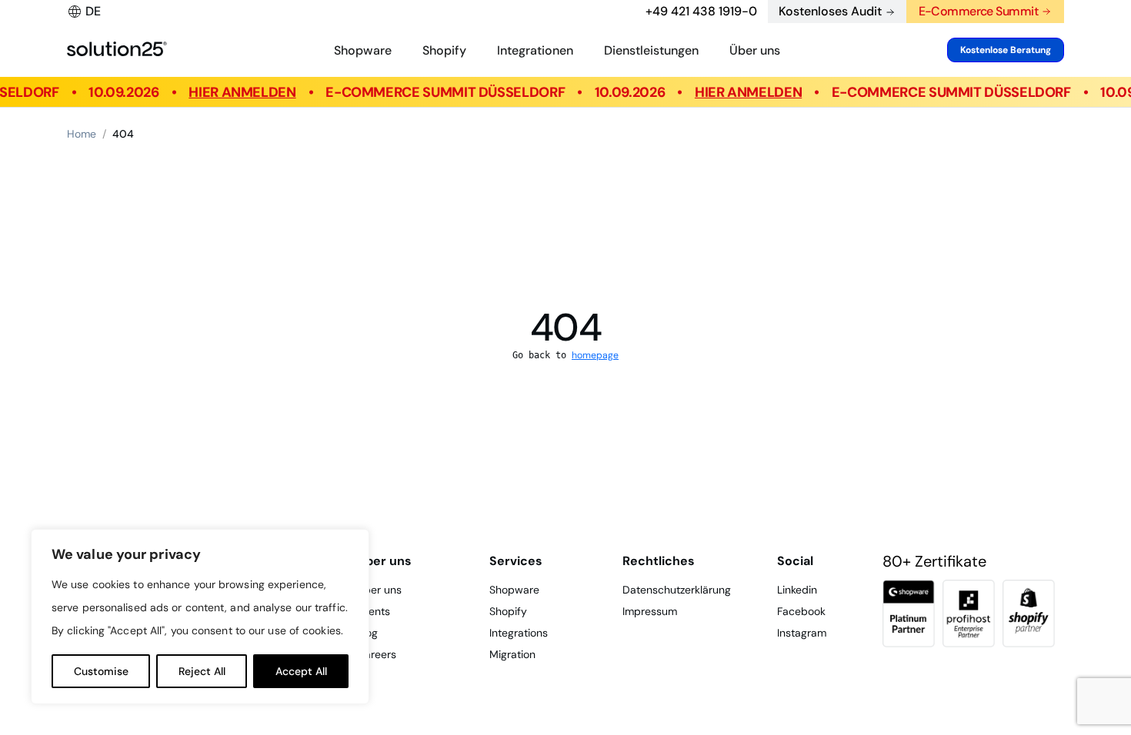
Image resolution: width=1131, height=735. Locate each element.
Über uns (754, 50)
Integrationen (535, 50)
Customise (101, 671)
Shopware (363, 50)
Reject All (201, 671)
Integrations (518, 633)
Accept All (301, 671)
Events (373, 611)
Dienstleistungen (651, 50)
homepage (595, 355)
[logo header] (117, 50)
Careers (376, 654)
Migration (512, 654)
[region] (200, 616)
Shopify (444, 50)
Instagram (801, 633)
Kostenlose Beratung (1005, 50)
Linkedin (797, 590)
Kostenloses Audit (830, 11)
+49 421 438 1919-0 (701, 11)
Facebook (801, 611)
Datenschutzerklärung (676, 590)
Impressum (649, 611)
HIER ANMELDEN (243, 92)
